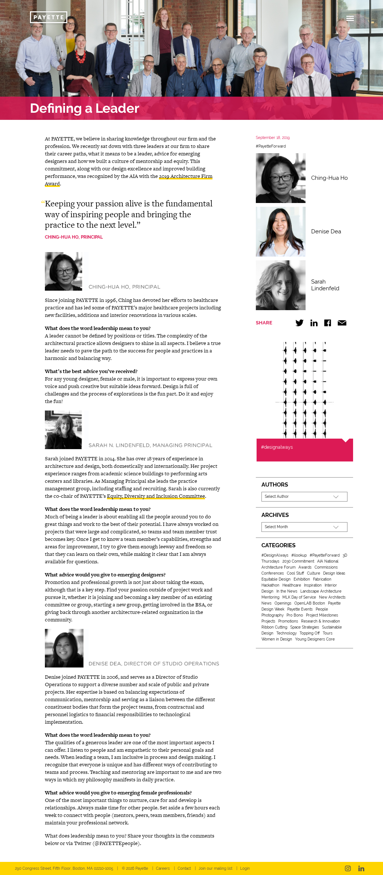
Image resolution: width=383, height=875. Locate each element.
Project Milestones (322, 615)
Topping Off (310, 633)
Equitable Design (276, 579)
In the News (286, 591)
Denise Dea (326, 231)
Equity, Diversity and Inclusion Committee (156, 496)
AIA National (327, 561)
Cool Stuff (295, 573)
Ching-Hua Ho (329, 178)
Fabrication (322, 579)
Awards (305, 567)
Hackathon (270, 585)
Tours (328, 633)
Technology (286, 633)
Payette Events (300, 609)
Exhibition (302, 579)
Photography (272, 615)
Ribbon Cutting (274, 627)
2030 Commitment (298, 561)
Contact (184, 868)
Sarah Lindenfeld (325, 285)
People (322, 609)
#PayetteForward (271, 146)
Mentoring (270, 597)
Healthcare (291, 585)
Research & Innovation (320, 621)
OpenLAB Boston (309, 603)
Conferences (272, 573)
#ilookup (299, 555)
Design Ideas (334, 573)
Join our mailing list (215, 868)
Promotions (288, 621)
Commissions (326, 567)
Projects (268, 621)
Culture (313, 573)
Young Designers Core (315, 639)
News (266, 603)
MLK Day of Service (299, 597)
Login (245, 868)
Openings (283, 603)
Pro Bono (295, 615)
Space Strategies (304, 627)
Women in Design (276, 639)
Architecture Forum (278, 567)
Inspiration (313, 585)
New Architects (332, 597)
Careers (163, 868)
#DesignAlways (274, 555)
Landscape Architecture (320, 591)
